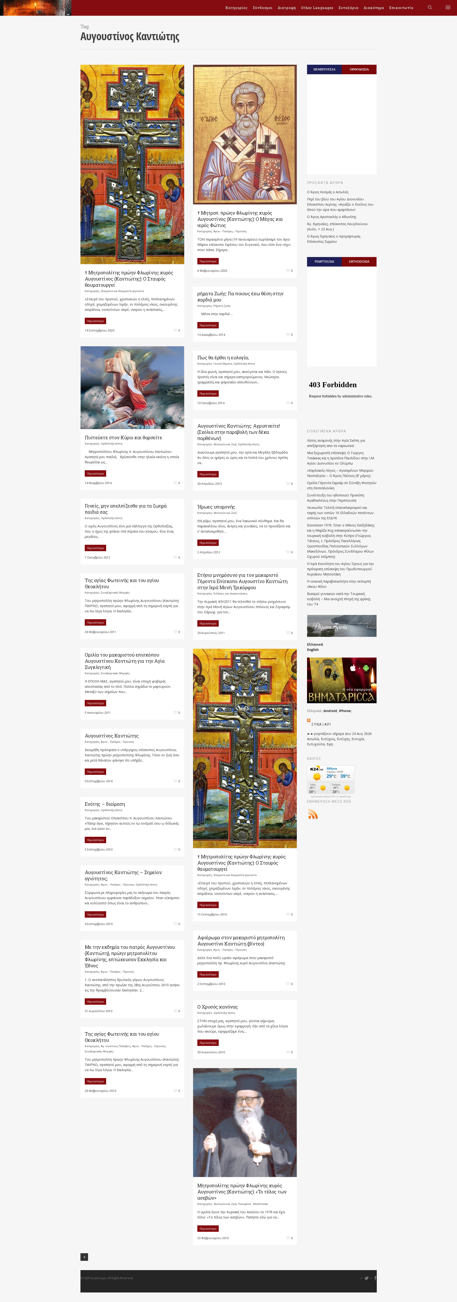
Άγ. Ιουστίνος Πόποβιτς (116, 1046)
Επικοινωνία (401, 7)
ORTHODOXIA (359, 261)
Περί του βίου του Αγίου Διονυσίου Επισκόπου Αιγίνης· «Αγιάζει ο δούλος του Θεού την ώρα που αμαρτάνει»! (340, 204)
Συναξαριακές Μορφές (115, 592)
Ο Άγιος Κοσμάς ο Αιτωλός (327, 192)
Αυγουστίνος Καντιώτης (112, 736)
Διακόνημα (374, 7)
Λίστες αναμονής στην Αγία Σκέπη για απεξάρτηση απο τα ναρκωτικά (336, 443)
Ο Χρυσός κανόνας (217, 1007)
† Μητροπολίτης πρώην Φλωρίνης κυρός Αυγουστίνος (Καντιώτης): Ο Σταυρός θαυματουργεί (129, 278)
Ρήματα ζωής (222, 305)
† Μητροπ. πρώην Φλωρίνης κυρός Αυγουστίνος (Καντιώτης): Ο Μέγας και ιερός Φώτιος (240, 219)
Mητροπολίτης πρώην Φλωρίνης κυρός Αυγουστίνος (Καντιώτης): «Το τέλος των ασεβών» (242, 1191)
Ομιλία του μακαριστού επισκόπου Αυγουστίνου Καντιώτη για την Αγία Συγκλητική (125, 661)
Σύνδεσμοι (263, 7)
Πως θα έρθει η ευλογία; (223, 357)
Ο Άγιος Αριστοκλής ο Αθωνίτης (331, 216)
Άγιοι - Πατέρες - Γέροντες (230, 231)
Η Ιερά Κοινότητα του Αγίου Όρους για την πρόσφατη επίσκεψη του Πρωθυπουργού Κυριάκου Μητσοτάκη (340, 568)
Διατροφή (287, 7)
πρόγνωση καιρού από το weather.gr (331, 796)
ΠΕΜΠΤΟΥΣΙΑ (324, 69)
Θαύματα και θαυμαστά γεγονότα (122, 291)
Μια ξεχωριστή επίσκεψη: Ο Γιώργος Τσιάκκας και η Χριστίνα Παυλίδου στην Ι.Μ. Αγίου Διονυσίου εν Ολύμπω (341, 458)
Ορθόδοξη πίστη (111, 443)
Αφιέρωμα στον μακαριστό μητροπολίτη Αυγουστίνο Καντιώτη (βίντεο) (241, 940)
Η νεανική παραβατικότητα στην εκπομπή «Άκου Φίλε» (339, 584)
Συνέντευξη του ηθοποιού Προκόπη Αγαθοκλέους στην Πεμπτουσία (335, 498)
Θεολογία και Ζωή (225, 444)
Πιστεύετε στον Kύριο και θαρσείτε (123, 437)
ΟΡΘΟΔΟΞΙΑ (359, 69)
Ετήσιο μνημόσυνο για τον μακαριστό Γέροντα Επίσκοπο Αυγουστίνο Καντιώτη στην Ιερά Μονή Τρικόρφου (242, 581)
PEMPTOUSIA (324, 261)
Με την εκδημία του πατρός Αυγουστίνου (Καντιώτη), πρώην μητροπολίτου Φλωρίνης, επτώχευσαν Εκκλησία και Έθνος (130, 956)
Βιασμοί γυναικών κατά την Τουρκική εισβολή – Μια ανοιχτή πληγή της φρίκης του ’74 (339, 598)
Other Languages (317, 7)
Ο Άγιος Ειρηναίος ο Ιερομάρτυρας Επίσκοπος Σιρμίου (333, 239)
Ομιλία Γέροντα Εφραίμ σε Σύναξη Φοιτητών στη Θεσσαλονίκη (342, 485)
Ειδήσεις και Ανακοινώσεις (231, 593)
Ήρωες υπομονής (216, 507)
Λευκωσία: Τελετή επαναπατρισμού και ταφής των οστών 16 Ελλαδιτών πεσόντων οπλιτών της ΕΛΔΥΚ (340, 512)
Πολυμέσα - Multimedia (253, 1204)
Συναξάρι (321, 724)
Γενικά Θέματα (223, 363)
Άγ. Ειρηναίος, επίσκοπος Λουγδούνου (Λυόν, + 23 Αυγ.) (337, 226)
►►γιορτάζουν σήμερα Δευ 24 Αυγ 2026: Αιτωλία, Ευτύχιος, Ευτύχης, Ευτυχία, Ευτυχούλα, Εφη (339, 738)
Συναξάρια (348, 7)
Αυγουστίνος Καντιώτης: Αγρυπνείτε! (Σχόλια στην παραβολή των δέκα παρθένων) (238, 432)
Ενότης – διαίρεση (105, 804)
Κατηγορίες (236, 7)
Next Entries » (84, 1257)
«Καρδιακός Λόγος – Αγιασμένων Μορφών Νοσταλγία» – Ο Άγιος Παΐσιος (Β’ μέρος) (340, 473)
